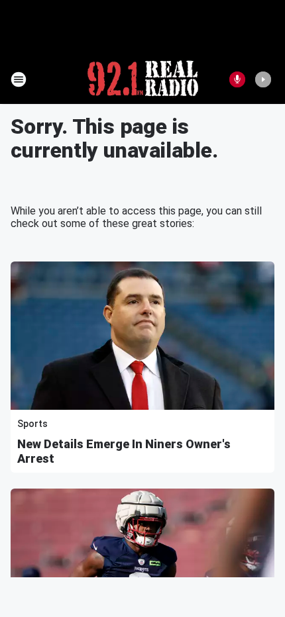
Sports (32, 423)
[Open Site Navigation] (19, 79)
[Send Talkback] (237, 79)
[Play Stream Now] (263, 79)
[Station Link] (143, 79)
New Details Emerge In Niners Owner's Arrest (124, 451)
